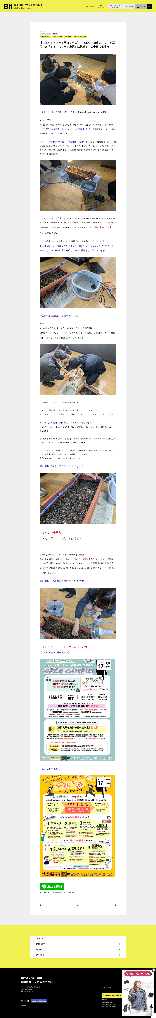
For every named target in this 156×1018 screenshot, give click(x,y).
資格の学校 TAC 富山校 (109, 1007)
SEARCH (39, 939)
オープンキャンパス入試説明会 (115, 6)
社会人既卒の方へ (101, 6)
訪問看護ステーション (108, 1004)
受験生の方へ (90, 6)
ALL (78, 905)
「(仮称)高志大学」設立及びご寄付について (118, 995)
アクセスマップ (106, 987)
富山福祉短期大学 (107, 1002)
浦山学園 (104, 1000)
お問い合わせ (129, 6)
